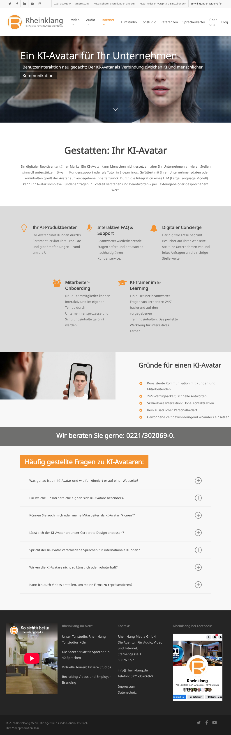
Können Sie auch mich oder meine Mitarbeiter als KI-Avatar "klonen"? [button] (82, 515)
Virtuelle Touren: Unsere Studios (86, 667)
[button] (114, 3)
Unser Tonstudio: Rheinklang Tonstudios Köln (84, 639)
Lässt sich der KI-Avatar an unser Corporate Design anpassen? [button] (76, 532)
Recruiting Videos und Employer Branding (86, 679)
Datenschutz (127, 692)
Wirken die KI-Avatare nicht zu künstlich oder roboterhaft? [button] (73, 567)
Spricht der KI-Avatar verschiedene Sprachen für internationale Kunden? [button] (84, 550)
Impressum (126, 686)
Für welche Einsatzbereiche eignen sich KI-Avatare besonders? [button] (76, 498)
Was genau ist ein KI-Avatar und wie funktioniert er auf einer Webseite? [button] (83, 480)
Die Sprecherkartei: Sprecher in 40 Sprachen (86, 655)
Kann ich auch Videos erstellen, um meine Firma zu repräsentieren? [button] (80, 584)
